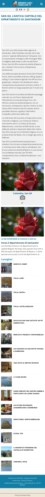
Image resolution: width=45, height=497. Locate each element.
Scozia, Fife (18, 433)
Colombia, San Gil (22, 193)
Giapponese (24, 9)
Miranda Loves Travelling (16, 478)
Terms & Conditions (27, 480)
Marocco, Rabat (20, 264)
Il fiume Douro (19, 377)
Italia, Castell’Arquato (23, 306)
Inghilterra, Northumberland (26, 419)
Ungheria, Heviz (20, 462)
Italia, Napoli (19, 292)
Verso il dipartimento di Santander (20, 242)
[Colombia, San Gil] (22, 177)
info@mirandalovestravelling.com (13, 483)
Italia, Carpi (18, 278)
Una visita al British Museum (26, 363)
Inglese (17, 9)
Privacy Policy (16, 480)
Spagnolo (28, 9)
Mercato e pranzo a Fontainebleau (28, 335)
